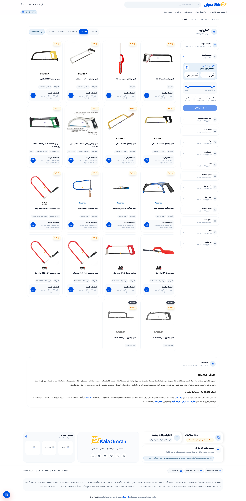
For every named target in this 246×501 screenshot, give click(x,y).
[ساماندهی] (49, 448)
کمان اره (170, 87)
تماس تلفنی (157, 401)
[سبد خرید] (22, 4)
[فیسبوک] (99, 455)
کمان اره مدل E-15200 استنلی (87, 79)
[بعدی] (27, 448)
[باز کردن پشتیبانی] (6, 494)
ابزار (212, 19)
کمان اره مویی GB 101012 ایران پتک (85, 273)
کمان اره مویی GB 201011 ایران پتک (47, 208)
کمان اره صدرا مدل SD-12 (165, 79)
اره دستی (193, 19)
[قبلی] (70, 448)
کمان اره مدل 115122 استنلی (50, 79)
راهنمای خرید (174, 470)
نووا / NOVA (160, 216)
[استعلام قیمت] (146, 95)
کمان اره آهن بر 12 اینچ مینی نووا (124, 208)
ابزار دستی (203, 19)
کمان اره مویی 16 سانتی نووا (88, 208)
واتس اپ (185, 401)
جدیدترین (83, 31)
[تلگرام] (111, 455)
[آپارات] (93, 455)
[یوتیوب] (105, 455)
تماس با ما (56, 470)
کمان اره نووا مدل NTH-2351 (125, 337)
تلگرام (193, 401)
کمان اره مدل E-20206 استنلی (163, 143)
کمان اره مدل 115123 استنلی (126, 143)
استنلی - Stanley (83, 87)
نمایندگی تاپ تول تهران (68, 151)
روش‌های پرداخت (192, 470)
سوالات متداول (43, 470)
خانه (217, 19)
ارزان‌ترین (61, 31)
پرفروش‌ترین (72, 31)
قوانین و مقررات (29, 470)
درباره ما (65, 470)
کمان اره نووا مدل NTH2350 (163, 337)
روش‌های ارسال (212, 470)
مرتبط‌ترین (93, 31)
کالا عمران (88, 397)
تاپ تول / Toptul (83, 151)
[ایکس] (117, 455)
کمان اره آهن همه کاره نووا (164, 208)
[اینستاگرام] (123, 455)
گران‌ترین (51, 31)
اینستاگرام (175, 401)
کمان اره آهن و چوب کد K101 (126, 79)
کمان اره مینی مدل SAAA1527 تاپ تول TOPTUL (84, 145)
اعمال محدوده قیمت (200, 108)
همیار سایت (94, 497)
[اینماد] (65, 448)
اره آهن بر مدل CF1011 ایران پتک (124, 273)
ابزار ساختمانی (54, 151)
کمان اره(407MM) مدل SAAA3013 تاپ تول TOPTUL (45, 145)
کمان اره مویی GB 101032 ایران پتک (47, 273)
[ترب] (32, 448)
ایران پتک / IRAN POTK (40, 216)
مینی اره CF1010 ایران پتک (165, 273)
